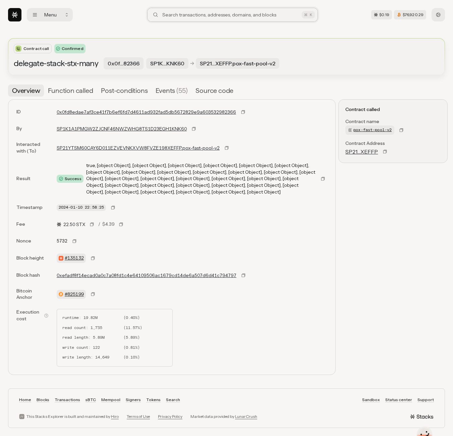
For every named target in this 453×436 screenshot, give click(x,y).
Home (25, 399)
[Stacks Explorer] (14, 14)
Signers (133, 399)
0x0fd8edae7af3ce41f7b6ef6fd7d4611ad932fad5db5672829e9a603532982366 (146, 112)
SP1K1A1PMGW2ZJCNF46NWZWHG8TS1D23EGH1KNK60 (122, 129)
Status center (398, 399)
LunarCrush (246, 416)
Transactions (67, 399)
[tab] (26, 91)
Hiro (115, 416)
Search (173, 399)
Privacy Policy (170, 416)
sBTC (91, 399)
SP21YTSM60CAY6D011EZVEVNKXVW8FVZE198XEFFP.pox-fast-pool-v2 (138, 148)
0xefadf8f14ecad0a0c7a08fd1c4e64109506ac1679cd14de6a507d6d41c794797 (146, 275)
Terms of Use (138, 416)
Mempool (110, 399)
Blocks (43, 399)
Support (425, 399)
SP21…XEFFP (361, 151)
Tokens (153, 399)
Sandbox (371, 399)
